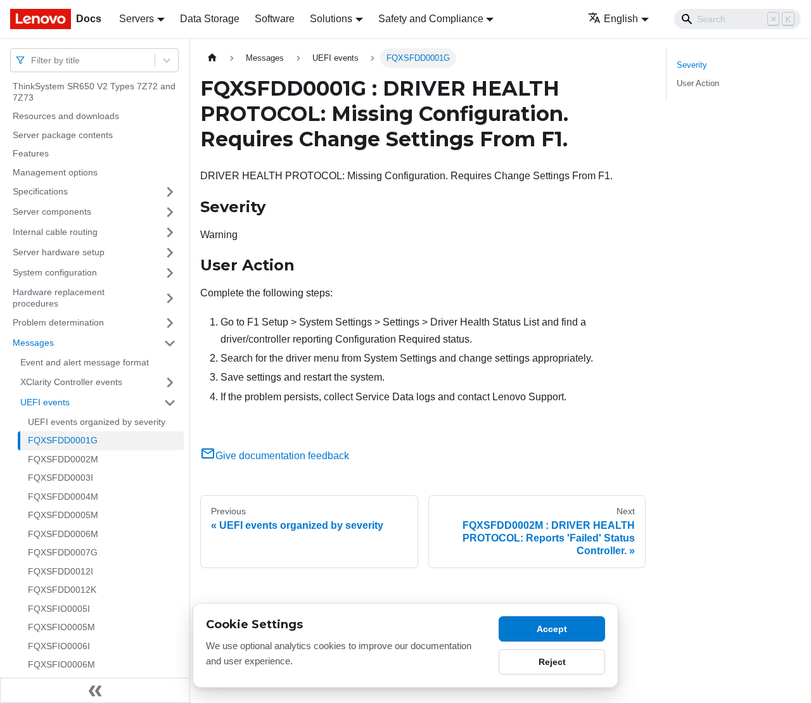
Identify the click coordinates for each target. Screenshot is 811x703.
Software (275, 18)
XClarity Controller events (71, 382)
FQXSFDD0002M (63, 459)
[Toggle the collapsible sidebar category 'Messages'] (170, 343)
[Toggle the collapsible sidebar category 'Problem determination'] (170, 323)
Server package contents (63, 135)
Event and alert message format (84, 362)
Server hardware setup (59, 252)
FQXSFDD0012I (60, 571)
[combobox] (32, 60)
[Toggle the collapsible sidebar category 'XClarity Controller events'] (170, 382)
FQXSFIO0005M (61, 627)
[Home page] (212, 58)
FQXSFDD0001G (63, 440)
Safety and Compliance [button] (430, 18)
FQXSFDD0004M (63, 496)
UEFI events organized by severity (96, 422)
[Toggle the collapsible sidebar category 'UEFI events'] (170, 403)
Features (31, 153)
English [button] (621, 18)
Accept (552, 629)
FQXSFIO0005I (59, 609)
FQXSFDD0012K (62, 590)
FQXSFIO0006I (59, 646)
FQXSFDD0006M (63, 534)
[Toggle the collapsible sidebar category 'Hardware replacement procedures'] (170, 298)
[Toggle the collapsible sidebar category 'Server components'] (170, 212)
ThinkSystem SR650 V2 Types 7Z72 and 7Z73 (94, 92)
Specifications (40, 191)
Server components (52, 211)
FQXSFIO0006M (61, 664)
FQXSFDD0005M (63, 515)
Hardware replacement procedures (59, 297)
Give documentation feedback (282, 455)
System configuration (55, 272)
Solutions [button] (331, 18)
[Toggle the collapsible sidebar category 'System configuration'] (170, 273)
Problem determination (58, 322)
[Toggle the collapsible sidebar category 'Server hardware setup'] (170, 253)
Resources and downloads (66, 116)
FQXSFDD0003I (60, 477)
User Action (698, 83)
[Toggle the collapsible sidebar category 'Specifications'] (170, 192)
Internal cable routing (55, 232)
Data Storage (209, 18)
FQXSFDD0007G (63, 552)
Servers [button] (136, 18)
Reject (552, 662)
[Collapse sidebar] (95, 690)
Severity (692, 65)
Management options (55, 172)
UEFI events (45, 402)
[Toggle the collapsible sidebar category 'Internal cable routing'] (170, 232)
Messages (33, 343)
